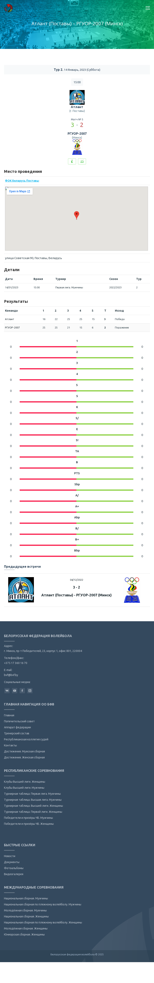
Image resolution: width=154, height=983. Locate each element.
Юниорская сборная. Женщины (24, 934)
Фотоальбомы (13, 868)
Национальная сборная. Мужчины (26, 898)
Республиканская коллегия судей (26, 739)
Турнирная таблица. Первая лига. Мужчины (32, 793)
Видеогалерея (13, 874)
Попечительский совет (19, 721)
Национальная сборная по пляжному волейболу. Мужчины (42, 904)
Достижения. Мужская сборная (24, 751)
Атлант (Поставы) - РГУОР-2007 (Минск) (76, 595)
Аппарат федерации (17, 727)
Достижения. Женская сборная (24, 757)
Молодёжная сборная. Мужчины (25, 910)
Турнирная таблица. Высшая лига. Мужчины (33, 799)
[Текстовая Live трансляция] (72, 161)
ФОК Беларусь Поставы (22, 180)
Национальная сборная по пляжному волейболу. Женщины (43, 922)
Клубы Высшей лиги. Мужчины (24, 787)
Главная (9, 715)
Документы (11, 862)
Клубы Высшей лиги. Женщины (24, 781)
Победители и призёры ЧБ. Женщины (29, 823)
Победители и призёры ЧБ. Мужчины (28, 817)
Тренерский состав (16, 733)
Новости (9, 856)
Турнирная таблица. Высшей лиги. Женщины (33, 805)
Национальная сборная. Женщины (26, 916)
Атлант (77, 107)
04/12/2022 (76, 579)
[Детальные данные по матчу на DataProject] (82, 161)
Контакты (10, 745)
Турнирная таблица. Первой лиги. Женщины (33, 811)
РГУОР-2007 (77, 133)
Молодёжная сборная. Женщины (26, 928)
